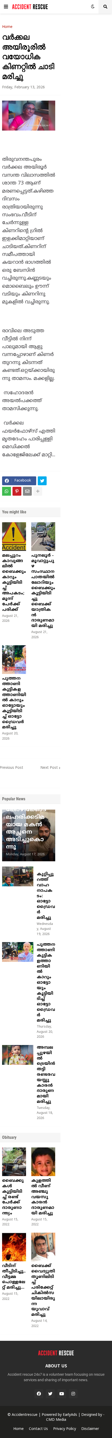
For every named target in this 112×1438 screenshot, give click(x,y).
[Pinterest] (17, 491)
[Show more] (37, 491)
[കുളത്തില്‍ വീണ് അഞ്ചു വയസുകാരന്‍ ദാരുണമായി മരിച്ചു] (43, 1161)
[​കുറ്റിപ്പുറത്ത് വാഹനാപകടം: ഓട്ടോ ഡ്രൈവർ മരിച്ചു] (17, 876)
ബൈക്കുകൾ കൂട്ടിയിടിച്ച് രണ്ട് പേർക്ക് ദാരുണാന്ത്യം (13, 1197)
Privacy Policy (64, 1429)
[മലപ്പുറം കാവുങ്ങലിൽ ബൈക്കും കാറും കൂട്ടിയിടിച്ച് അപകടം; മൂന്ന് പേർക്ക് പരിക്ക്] (14, 536)
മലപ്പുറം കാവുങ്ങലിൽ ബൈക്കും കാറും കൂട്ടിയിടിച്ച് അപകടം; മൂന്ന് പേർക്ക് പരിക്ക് (14, 582)
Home (7, 27)
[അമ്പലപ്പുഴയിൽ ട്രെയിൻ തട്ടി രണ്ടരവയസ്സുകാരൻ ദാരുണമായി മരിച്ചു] (17, 1055)
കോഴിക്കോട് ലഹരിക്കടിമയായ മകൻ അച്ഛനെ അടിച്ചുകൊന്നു (26, 828)
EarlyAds (70, 1415)
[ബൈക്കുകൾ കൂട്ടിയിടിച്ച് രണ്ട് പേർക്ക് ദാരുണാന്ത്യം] (14, 1161)
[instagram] (73, 1393)
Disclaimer (90, 1429)
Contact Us (38, 1429)
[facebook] (38, 1393)
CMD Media (56, 1420)
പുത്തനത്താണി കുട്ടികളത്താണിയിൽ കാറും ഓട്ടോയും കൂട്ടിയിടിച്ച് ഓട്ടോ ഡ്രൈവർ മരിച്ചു (14, 703)
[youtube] (61, 1393)
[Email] (27, 491)
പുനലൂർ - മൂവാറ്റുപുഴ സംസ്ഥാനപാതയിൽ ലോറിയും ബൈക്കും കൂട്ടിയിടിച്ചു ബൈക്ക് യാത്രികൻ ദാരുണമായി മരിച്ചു (43, 591)
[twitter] (50, 1393)
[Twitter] (42, 480)
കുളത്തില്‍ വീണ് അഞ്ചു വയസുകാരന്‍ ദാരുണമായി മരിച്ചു (42, 1197)
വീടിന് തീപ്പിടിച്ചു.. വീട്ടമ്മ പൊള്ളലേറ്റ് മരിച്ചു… (14, 1276)
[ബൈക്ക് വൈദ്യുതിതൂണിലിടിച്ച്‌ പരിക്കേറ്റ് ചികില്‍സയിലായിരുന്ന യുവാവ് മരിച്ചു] (43, 1247)
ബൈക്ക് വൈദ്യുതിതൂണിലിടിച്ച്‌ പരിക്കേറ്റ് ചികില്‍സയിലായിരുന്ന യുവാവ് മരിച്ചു (43, 1290)
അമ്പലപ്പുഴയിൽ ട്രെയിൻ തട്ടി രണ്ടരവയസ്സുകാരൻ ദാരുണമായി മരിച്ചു (46, 1074)
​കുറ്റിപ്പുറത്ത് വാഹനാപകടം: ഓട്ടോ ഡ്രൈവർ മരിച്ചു (46, 896)
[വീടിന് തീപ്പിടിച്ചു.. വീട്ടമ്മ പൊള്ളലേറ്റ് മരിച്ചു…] (14, 1247)
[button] (6, 6)
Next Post (49, 768)
